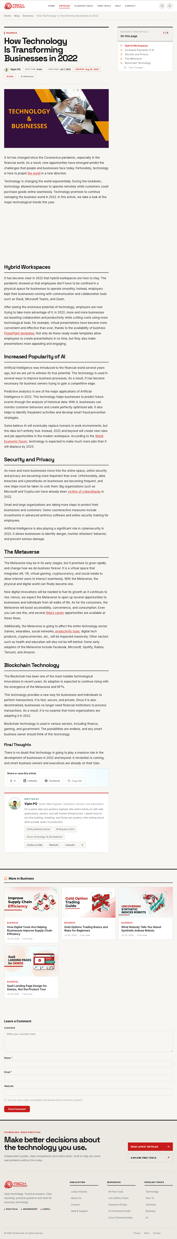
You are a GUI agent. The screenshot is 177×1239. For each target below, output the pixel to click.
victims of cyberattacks (84, 491)
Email (8, 1072)
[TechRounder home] (15, 1184)
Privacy (137, 1233)
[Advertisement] (56, 232)
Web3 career (55, 613)
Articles (64, 6)
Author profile (34, 844)
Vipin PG (15, 69)
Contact (130, 6)
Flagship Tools (83, 6)
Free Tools (104, 6)
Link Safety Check (118, 1198)
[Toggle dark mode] (170, 6)
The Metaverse (133, 58)
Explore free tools (143, 1157)
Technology (152, 1191)
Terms (147, 1233)
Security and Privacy (136, 54)
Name (8, 1057)
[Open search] (162, 6)
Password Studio (117, 1204)
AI (147, 1217)
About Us (76, 1198)
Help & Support (79, 1211)
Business (11, 33)
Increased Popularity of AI (139, 49)
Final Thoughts (136, 67)
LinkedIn (70, 844)
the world (33, 173)
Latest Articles (79, 1191)
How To (150, 1198)
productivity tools (67, 631)
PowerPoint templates (19, 333)
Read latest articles (144, 1146)
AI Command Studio (119, 1211)
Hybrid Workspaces (136, 45)
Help (118, 6)
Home (51, 6)
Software (151, 1204)
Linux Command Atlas (120, 1217)
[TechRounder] (14, 6)
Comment (9, 1027)
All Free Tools (115, 1191)
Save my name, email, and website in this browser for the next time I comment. (45, 1100)
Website (53, 844)
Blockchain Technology (138, 62)
